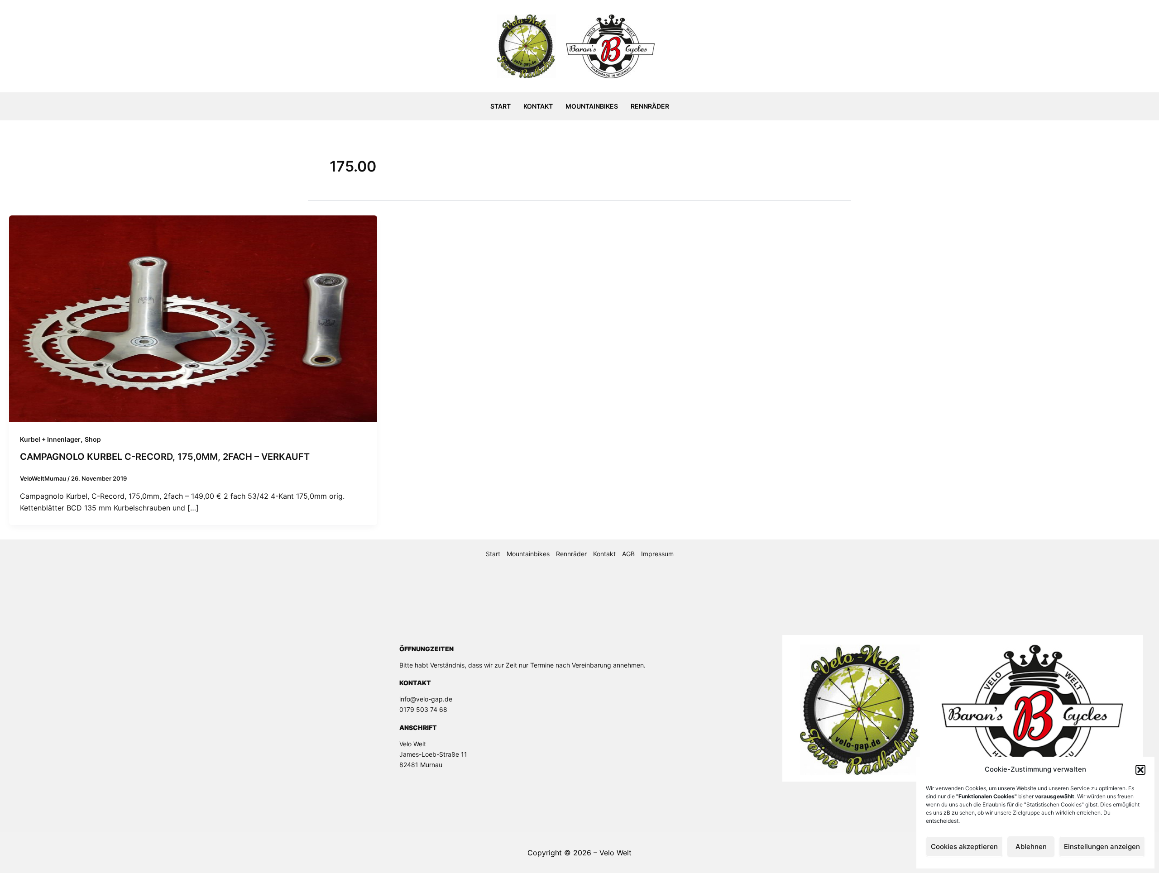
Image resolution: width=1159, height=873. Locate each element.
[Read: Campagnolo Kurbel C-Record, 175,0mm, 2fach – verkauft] (193, 318)
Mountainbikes (591, 106)
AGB (628, 554)
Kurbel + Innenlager (50, 439)
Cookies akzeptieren (964, 846)
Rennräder (650, 106)
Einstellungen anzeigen (1102, 846)
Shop (93, 439)
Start (500, 106)
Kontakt (538, 106)
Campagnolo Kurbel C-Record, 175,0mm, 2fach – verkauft (165, 456)
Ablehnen (1031, 846)
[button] (1140, 769)
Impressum (657, 554)
